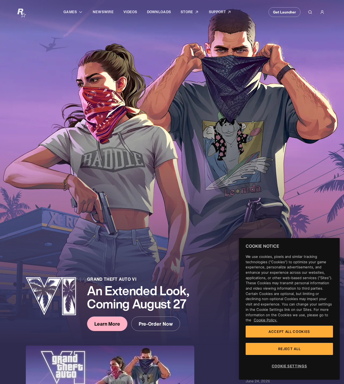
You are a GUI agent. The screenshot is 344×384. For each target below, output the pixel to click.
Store (192, 13)
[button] (310, 12)
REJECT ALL (289, 349)
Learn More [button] (107, 323)
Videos (130, 12)
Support (222, 13)
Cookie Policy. (265, 320)
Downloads (159, 12)
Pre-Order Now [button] (156, 323)
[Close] (333, 246)
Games (75, 12)
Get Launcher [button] (284, 12)
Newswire (103, 12)
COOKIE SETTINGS (289, 366)
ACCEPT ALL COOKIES (289, 331)
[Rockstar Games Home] (22, 12)
